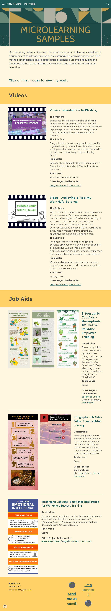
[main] (55, 59)
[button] (3, 3)
